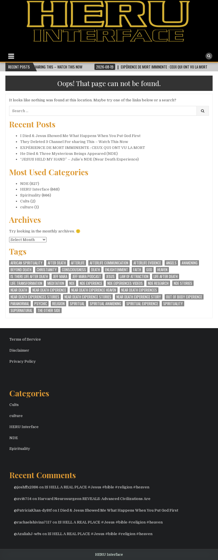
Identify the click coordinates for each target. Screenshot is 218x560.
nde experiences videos (125, 283)
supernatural (21, 310)
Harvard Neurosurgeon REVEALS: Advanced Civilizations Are (94, 499)
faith (137, 269)
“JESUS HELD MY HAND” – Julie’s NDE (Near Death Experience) (79, 159)
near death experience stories (87, 297)
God (149, 269)
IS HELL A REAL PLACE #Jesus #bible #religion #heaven (97, 487)
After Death (57, 263)
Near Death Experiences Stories (35, 297)
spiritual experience (142, 303)
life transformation (26, 283)
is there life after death (29, 276)
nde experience (91, 283)
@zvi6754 (23, 499)
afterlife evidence (147, 263)
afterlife (78, 263)
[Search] (209, 56)
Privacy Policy (22, 361)
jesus (110, 276)
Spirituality (30, 195)
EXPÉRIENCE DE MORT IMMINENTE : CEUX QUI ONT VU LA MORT (82, 148)
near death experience (49, 290)
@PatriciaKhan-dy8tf (33, 510)
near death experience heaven (93, 290)
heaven (162, 269)
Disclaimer (19, 350)
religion (58, 303)
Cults (25, 201)
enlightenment (116, 269)
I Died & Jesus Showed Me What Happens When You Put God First (80, 136)
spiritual (77, 303)
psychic (40, 303)
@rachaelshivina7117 (33, 522)
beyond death (21, 269)
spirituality (173, 303)
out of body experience (184, 297)
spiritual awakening (105, 303)
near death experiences (139, 290)
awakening (190, 263)
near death (19, 290)
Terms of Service (25, 339)
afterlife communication (109, 263)
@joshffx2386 (26, 487)
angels (171, 263)
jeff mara (60, 276)
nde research (158, 283)
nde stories (183, 283)
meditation (55, 283)
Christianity (47, 269)
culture (26, 207)
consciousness (74, 269)
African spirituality (27, 263)
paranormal (20, 303)
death (95, 269)
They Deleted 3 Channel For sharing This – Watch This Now (74, 142)
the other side (48, 310)
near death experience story (138, 297)
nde (72, 283)
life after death (166, 276)
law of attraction (134, 276)
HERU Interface (34, 189)
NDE (24, 183)
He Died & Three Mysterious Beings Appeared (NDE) (69, 153)
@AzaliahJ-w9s (27, 534)
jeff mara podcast (86, 276)
